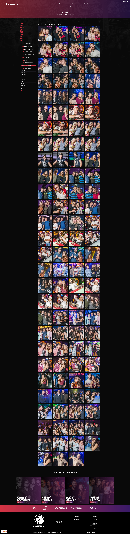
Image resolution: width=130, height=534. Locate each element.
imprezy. (49, 3)
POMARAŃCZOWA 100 (27, 62)
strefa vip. (71, 5)
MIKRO (24, 60)
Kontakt (95, 528)
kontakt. (86, 3)
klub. (59, 3)
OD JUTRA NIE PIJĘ (26, 57)
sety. (77, 3)
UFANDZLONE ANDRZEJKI (28, 67)
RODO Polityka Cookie (93, 525)
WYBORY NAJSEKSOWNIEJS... (28, 59)
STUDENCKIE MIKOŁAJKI (27, 65)
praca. (81, 3)
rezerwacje (95, 520)
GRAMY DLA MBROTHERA (28, 54)
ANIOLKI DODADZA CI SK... (28, 49)
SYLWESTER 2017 (26, 43)
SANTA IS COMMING (27, 68)
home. (43, 3)
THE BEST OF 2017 (26, 44)
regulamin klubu (94, 524)
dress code (95, 523)
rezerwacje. (64, 3)
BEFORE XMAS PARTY (27, 52)
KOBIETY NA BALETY (27, 46)
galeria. (54, 3)
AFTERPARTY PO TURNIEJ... (28, 63)
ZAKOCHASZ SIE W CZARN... (28, 48)
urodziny (77, 520)
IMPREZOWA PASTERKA (27, 51)
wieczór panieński (76, 519)
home (96, 518)
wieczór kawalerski (76, 518)
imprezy (95, 519)
